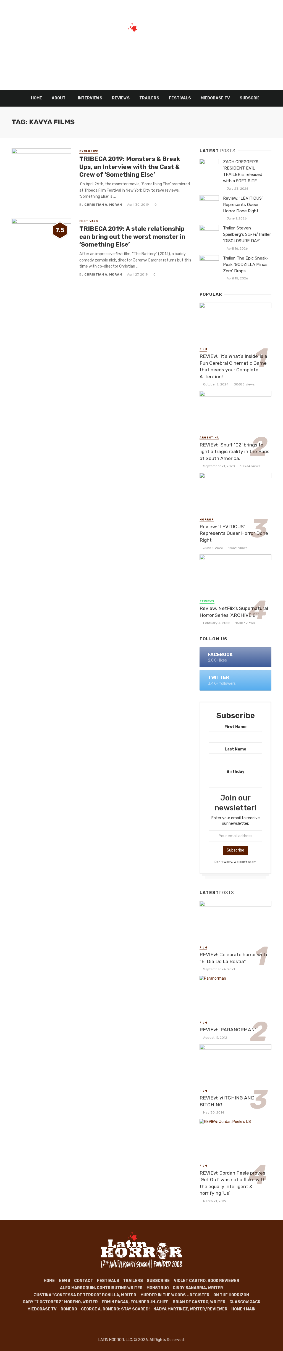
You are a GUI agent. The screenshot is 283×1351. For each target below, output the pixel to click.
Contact (83, 1280)
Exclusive (88, 151)
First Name (235, 727)
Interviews (90, 98)
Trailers (149, 98)
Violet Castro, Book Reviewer (206, 1280)
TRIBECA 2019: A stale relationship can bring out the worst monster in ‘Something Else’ (132, 236)
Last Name (235, 749)
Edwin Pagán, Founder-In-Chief (135, 1302)
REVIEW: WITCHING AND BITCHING (227, 1101)
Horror (207, 519)
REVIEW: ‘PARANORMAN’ (228, 1029)
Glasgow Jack (244, 1302)
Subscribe (158, 1280)
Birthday (235, 771)
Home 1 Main (243, 1309)
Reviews (121, 98)
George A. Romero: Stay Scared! (115, 1309)
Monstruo (157, 1288)
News (64, 1280)
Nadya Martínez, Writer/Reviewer (190, 1309)
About (58, 98)
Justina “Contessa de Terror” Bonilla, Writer (85, 1295)
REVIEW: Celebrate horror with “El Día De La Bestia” (233, 958)
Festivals (180, 98)
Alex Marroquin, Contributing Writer (101, 1288)
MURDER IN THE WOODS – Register (174, 1295)
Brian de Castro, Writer (199, 1302)
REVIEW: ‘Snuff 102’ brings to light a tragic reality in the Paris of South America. (234, 451)
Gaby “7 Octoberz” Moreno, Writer (60, 1302)
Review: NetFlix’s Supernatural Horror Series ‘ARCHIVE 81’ (234, 612)
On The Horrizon (231, 1295)
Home (36, 98)
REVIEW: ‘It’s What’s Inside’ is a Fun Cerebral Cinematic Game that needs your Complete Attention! (233, 366)
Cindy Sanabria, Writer (198, 1288)
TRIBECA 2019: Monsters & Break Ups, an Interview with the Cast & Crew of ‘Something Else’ (129, 166)
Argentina (209, 437)
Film (203, 349)
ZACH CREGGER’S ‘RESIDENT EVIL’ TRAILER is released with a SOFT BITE (242, 171)
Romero (69, 1309)
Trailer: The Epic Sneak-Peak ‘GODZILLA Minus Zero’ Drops (245, 264)
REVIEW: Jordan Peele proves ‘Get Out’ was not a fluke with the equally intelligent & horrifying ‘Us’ (233, 1183)
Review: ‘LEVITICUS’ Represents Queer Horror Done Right (243, 204)
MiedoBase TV (215, 98)
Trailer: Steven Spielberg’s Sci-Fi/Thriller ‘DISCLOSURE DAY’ (247, 234)
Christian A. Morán (103, 205)
